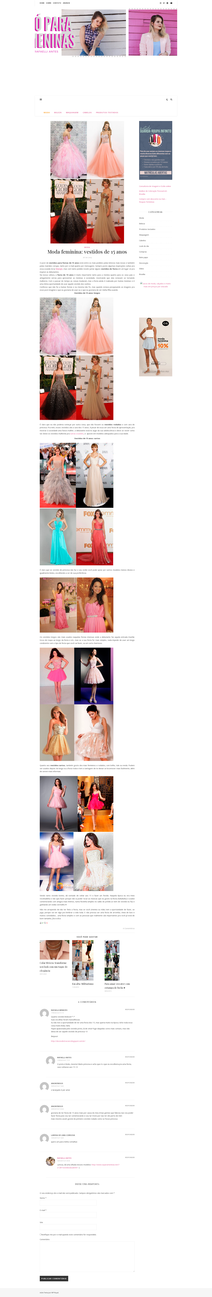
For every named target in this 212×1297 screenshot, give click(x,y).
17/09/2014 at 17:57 (63, 1060)
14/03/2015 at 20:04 (63, 1161)
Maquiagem (72, 112)
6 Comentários (129, 928)
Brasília (142, 274)
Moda (47, 112)
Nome (43, 1198)
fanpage (59, 269)
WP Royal (54, 1292)
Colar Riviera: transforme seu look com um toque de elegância (54, 966)
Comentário (45, 1239)
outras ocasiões (77, 433)
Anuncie (66, 3)
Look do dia (144, 246)
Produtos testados (107, 112)
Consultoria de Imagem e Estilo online (155, 186)
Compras (143, 251)
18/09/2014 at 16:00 (57, 1086)
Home (42, 3)
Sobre (48, 3)
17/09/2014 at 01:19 (57, 1013)
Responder (130, 1009)
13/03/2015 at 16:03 (57, 1138)
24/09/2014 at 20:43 (57, 1109)
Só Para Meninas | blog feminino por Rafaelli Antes (106, 25)
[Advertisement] (106, 77)
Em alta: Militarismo (82, 983)
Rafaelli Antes (64, 1158)
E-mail (43, 1210)
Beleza (58, 112)
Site (41, 1222)
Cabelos (87, 112)
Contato (57, 3)
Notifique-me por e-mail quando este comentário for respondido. (68, 1234)
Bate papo (143, 257)
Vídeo (141, 268)
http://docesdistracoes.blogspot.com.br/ (68, 1041)
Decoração (143, 263)
